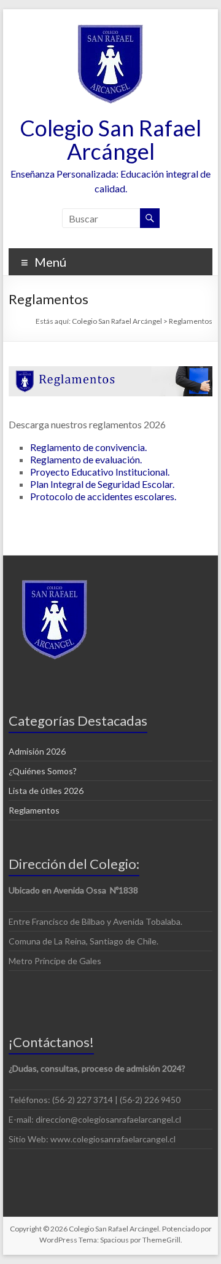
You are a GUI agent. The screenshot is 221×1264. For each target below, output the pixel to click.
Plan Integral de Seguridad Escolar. (102, 484)
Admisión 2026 (37, 751)
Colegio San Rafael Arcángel (110, 139)
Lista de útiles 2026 (46, 790)
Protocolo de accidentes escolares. (103, 496)
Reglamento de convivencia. (88, 447)
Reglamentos (34, 810)
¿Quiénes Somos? (43, 771)
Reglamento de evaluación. (86, 459)
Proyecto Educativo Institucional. (99, 471)
